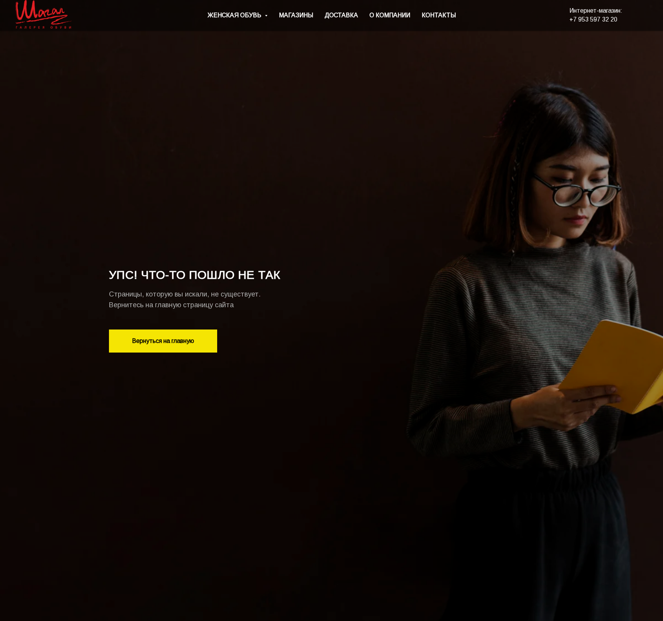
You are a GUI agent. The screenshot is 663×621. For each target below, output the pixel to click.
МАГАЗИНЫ (296, 15)
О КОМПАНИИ (389, 15)
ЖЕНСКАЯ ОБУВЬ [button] (235, 15)
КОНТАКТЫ (439, 15)
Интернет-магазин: (595, 10)
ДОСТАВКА (341, 15)
